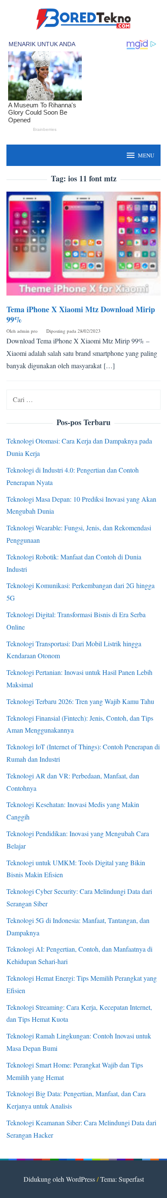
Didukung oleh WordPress (59, 1178)
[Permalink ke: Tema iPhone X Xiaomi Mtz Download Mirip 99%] (83, 246)
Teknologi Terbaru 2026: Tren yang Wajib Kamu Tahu (80, 701)
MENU (146, 155)
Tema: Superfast (122, 1178)
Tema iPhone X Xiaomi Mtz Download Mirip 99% (80, 314)
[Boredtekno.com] (83, 18)
